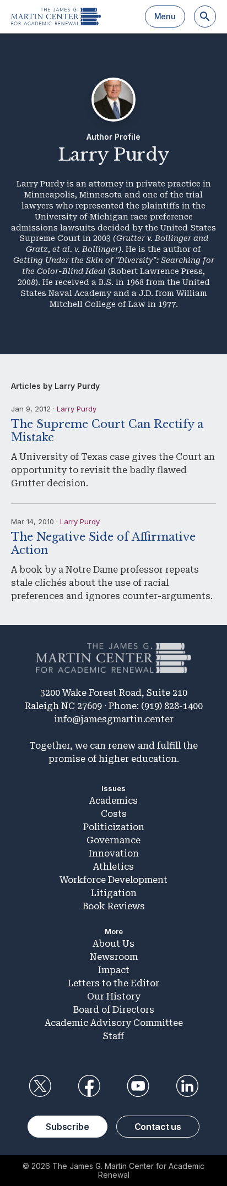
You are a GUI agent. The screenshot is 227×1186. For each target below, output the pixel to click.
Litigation (114, 893)
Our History (113, 996)
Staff (113, 1036)
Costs (114, 814)
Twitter (40, 1086)
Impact (113, 970)
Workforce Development (113, 880)
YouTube (138, 1086)
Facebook (89, 1086)
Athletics (113, 866)
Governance (113, 840)
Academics (113, 800)
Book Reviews (114, 906)
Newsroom (114, 957)
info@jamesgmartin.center (114, 719)
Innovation (114, 853)
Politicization (113, 827)
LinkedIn (187, 1086)
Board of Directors (113, 1009)
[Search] (205, 17)
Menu (165, 16)
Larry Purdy (76, 408)
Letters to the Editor (113, 983)
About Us (113, 943)
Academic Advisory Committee (114, 1023)
